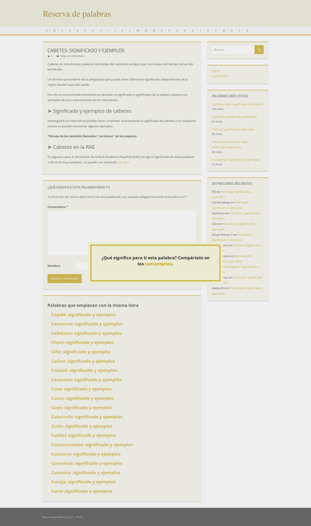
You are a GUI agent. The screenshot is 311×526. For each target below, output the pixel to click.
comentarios (158, 264)
